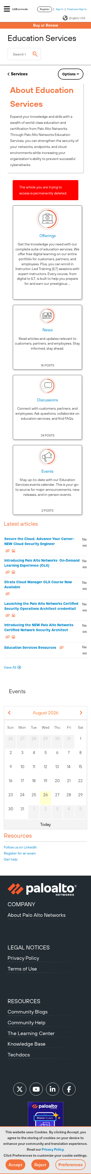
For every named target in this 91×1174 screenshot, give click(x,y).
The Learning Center (31, 1033)
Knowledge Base (27, 1044)
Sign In (59, 9)
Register (44, 9)
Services (19, 74)
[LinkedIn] (52, 1089)
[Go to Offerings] (47, 219)
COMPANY (21, 904)
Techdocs (19, 1054)
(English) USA (77, 18)
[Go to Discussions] (47, 386)
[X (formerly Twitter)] (19, 1089)
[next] (81, 713)
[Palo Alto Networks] (45, 889)
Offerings (47, 235)
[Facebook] (69, 1089)
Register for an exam (20, 853)
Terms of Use (22, 969)
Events (47, 471)
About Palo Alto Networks (36, 915)
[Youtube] (36, 1089)
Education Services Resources (30, 648)
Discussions (47, 400)
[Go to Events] (47, 456)
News (47, 330)
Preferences (70, 1164)
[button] (15, 1164)
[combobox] (24, 54)
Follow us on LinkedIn (20, 847)
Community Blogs (28, 1012)
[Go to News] (47, 316)
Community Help (27, 1022)
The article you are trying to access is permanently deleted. (43, 190)
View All (10, 667)
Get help (10, 859)
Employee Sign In (77, 9)
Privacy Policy (52, 1149)
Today (45, 824)
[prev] (9, 713)
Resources (18, 835)
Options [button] (69, 74)
